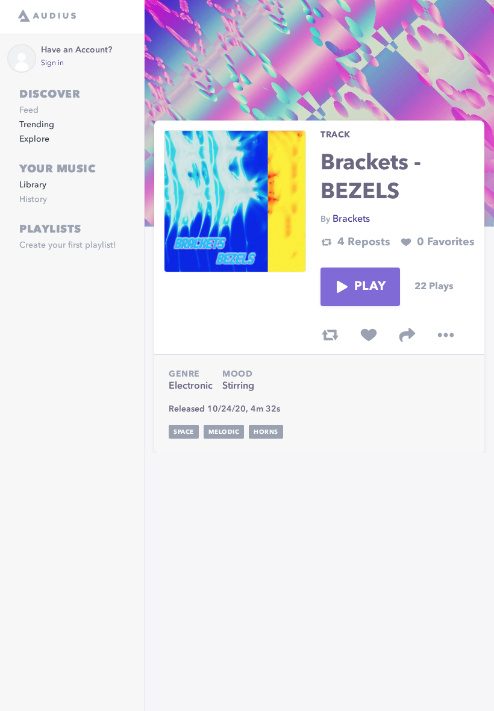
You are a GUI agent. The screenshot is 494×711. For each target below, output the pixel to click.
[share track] (407, 335)
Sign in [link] (52, 63)
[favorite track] (368, 335)
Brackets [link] (351, 219)
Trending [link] (36, 125)
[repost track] (330, 335)
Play (370, 287)
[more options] (445, 335)
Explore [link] (34, 139)
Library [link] (32, 185)
